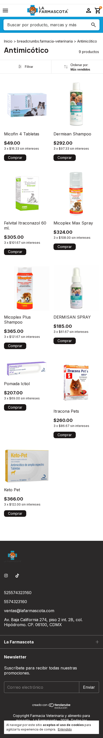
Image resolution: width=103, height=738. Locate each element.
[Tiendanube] (51, 707)
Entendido (65, 729)
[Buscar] (94, 24)
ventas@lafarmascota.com (29, 610)
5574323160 (15, 601)
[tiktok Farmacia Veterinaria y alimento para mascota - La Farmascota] (17, 575)
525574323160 (18, 592)
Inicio (8, 41)
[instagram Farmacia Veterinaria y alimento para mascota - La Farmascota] (6, 575)
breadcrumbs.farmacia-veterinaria (45, 41)
